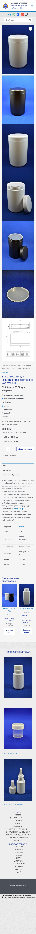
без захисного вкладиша (14, 399)
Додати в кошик (25, 449)
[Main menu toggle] (32, 5)
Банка (21, 527)
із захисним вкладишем (14, 395)
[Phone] (26, 14)
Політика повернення (18, 838)
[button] (30, 29)
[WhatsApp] (13, 14)
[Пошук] (30, 20)
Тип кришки (7, 391)
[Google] (18, 14)
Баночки (12, 366)
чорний (7, 413)
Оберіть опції (9, 631)
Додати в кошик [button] (26, 631)
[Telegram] (9, 14)
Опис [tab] (4, 466)
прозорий (8, 410)
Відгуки (18, 815)
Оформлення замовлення (18, 832)
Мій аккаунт (18, 826)
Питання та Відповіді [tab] (11, 475)
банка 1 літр (18, 509)
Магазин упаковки (19, 3)
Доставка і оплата (18, 818)
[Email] (22, 14)
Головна (5, 366)
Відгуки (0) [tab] (6, 470)
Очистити (5, 416)
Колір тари (6, 402)
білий (6, 406)
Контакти (18, 821)
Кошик (18, 823)
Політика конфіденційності (18, 835)
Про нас (18, 840)
